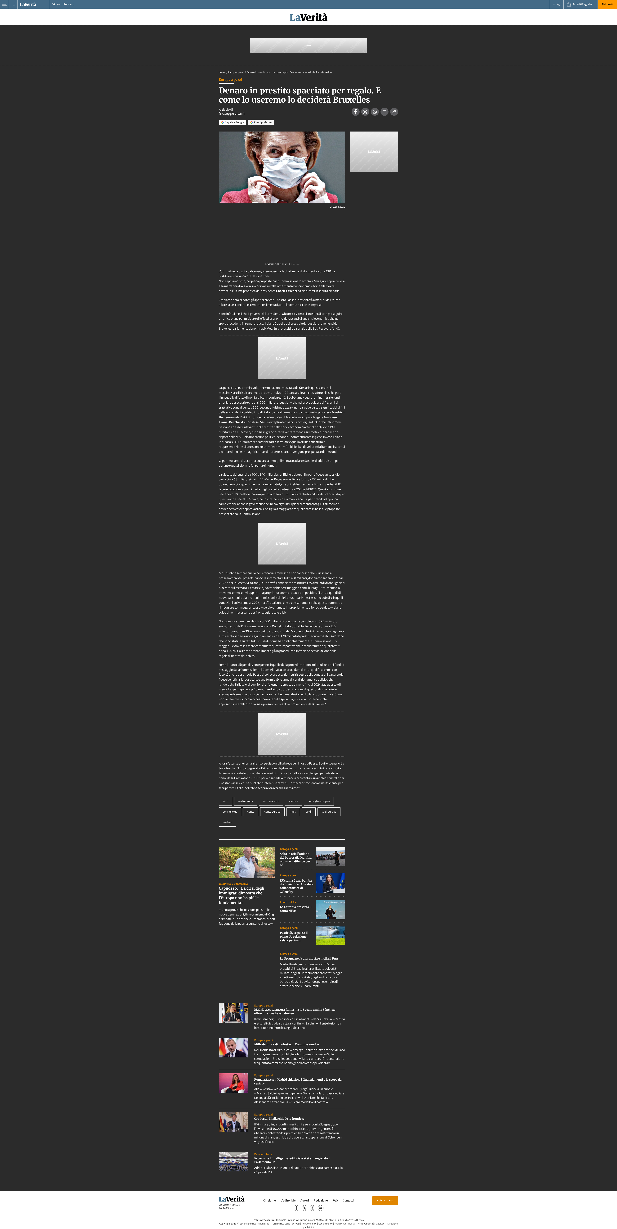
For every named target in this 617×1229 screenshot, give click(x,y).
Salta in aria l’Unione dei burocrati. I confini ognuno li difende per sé (296, 859)
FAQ (335, 1200)
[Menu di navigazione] (4, 4)
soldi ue (227, 822)
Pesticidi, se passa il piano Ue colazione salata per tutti (294, 936)
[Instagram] (312, 1208)
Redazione (321, 1200)
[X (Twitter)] (304, 1208)
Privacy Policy (309, 1223)
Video (56, 4)
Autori (304, 1200)
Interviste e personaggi (233, 883)
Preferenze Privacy (345, 1223)
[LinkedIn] (320, 1208)
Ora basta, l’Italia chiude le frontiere (279, 1118)
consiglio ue (230, 811)
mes (293, 811)
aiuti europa (245, 801)
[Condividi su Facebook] (356, 112)
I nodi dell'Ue (288, 902)
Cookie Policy (325, 1223)
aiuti (225, 801)
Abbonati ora (385, 1200)
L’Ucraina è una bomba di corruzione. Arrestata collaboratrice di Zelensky (296, 886)
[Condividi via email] (384, 112)
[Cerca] (13, 4)
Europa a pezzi (236, 72)
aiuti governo (271, 801)
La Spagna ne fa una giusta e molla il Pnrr (309, 958)
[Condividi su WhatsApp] (375, 112)
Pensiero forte (263, 1154)
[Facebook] (296, 1208)
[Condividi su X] (365, 112)
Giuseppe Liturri (232, 113)
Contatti (348, 1200)
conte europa (272, 811)
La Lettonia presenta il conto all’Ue (296, 909)
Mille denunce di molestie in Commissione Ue (286, 1044)
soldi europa (329, 811)
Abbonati (607, 4)
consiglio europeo (319, 801)
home (222, 72)
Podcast (68, 4)
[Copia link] (394, 112)
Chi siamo (269, 1200)
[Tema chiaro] (554, 4)
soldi (309, 811)
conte (250, 811)
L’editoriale (288, 1200)
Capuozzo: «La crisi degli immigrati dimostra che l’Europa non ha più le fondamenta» (241, 895)
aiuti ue (293, 801)
